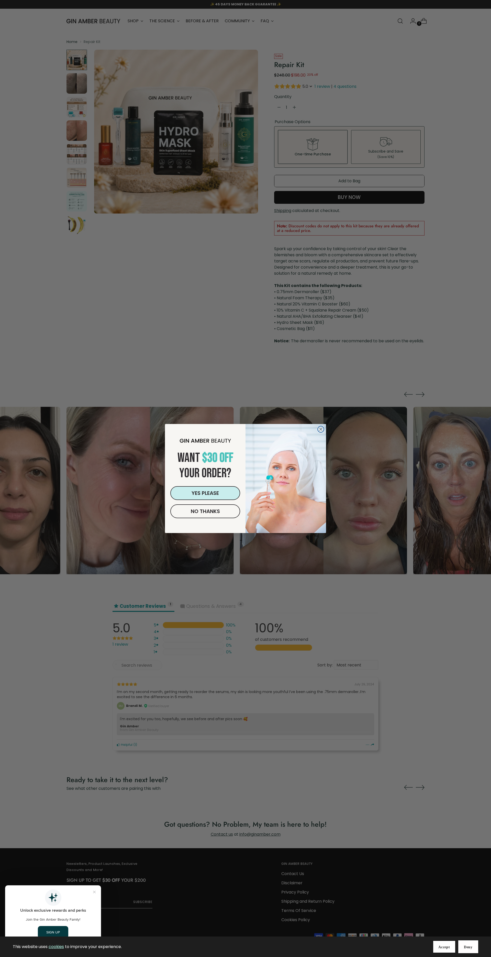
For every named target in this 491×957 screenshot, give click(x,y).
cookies (56, 947)
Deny (468, 947)
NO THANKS (205, 511)
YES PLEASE (205, 493)
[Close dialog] (321, 429)
